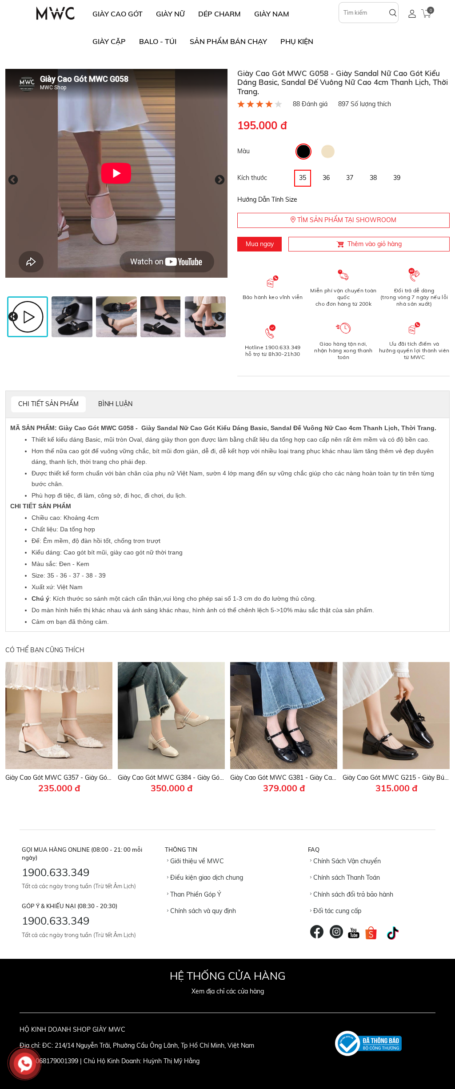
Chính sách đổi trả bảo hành (352, 894)
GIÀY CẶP (109, 41)
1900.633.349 (55, 872)
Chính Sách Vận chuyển (346, 861)
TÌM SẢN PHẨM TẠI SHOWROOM (345, 220)
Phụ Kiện (296, 41)
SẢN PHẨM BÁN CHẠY (228, 41)
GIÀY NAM (271, 13)
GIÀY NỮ (170, 13)
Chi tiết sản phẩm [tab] (48, 404)
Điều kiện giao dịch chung (205, 878)
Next (219, 179)
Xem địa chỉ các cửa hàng (228, 991)
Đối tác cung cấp (336, 911)
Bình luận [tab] (115, 404)
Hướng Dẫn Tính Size (267, 199)
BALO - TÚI (157, 41)
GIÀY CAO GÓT (117, 13)
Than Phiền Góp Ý (194, 894)
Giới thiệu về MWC (196, 861)
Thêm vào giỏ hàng (374, 244)
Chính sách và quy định (202, 911)
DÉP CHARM (219, 13)
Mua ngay (260, 244)
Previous (13, 179)
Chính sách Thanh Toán (345, 878)
